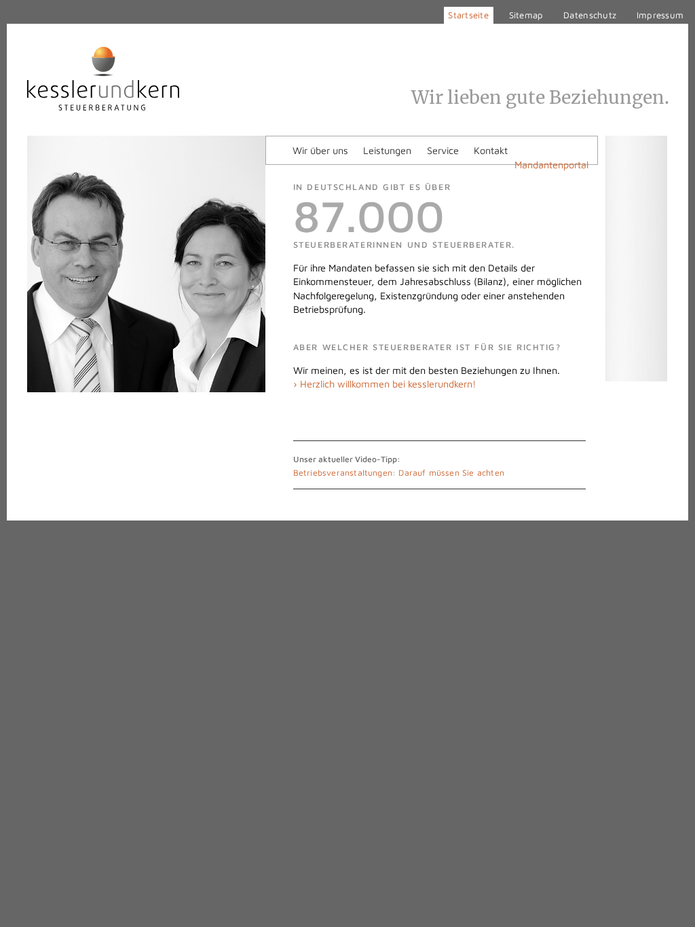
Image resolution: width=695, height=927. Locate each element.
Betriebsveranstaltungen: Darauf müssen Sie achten (398, 473)
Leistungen (387, 150)
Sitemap (526, 15)
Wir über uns (320, 150)
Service (443, 150)
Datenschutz (589, 15)
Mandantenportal (551, 164)
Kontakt (491, 150)
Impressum (660, 15)
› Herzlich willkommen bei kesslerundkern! (384, 384)
